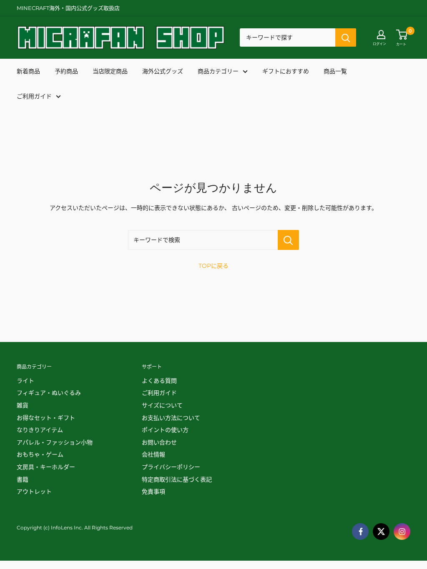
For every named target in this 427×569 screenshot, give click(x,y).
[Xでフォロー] (381, 531)
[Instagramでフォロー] (402, 531)
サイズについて (162, 405)
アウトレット (34, 491)
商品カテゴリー (218, 71)
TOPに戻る (213, 266)
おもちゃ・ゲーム (40, 454)
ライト (25, 380)
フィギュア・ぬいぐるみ (49, 393)
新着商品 (28, 71)
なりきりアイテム (40, 430)
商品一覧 (335, 71)
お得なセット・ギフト (46, 418)
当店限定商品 (110, 71)
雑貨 (22, 405)
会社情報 (153, 454)
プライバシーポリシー (171, 467)
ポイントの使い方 (165, 430)
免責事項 (153, 491)
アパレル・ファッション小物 (55, 442)
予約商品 (66, 71)
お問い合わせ (159, 442)
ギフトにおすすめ (285, 71)
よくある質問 (159, 380)
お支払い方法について (171, 418)
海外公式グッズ (162, 71)
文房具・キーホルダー (46, 467)
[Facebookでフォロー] (360, 531)
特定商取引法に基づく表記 (177, 479)
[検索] (345, 37)
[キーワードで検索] (288, 240)
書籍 (22, 479)
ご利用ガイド (34, 96)
